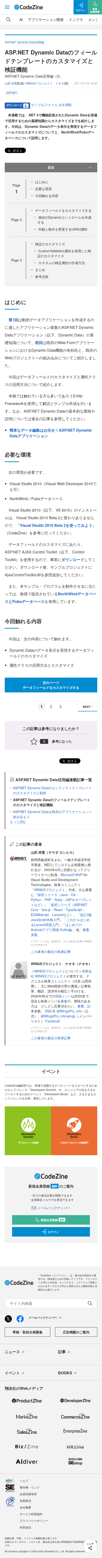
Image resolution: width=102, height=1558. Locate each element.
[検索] (8, 19)
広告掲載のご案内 (76, 1332)
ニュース (12, 1351)
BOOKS (65, 1373)
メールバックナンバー (53, 1207)
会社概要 (25, 1507)
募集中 (66, 1001)
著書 (80, 1006)
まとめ (40, 269)
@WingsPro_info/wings (58, 1016)
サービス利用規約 (31, 1514)
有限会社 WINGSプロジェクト (61, 973)
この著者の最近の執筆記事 (51, 951)
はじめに (41, 181)
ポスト (17, 150)
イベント (12, 1373)
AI (21, 19)
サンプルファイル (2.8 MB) (51, 104)
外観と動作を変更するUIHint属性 (63, 229)
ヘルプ (24, 1481)
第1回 (13, 319)
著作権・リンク (30, 1487)
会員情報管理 (28, 1494)
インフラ (76, 19)
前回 (39, 342)
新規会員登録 (52, 1220)
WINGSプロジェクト (49, 889)
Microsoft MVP (72, 874)
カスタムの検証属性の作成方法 (61, 262)
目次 (51, 167)
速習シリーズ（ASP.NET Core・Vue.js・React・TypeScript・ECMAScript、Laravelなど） (59, 909)
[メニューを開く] (7, 7)
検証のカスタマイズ (50, 244)
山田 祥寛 (11, 83)
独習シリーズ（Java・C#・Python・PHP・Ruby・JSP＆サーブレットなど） (61, 899)
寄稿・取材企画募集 (27, 1332)
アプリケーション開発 (46, 19)
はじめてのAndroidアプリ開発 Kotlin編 (56, 927)
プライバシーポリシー (34, 1521)
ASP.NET (12, 92)
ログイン (53, 1232)
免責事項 (25, 1501)
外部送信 (25, 1527)
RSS (49, 1011)
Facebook (52, 1021)
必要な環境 (43, 188)
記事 (62, 1351)
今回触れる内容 (46, 195)
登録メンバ (63, 996)
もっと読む (18, 821)
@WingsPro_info (69, 1011)
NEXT (86, 707)
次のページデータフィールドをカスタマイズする (51, 685)
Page (16, 219)
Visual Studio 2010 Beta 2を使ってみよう (56, 525)
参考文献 (41, 276)
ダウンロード (72, 559)
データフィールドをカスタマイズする (63, 210)
